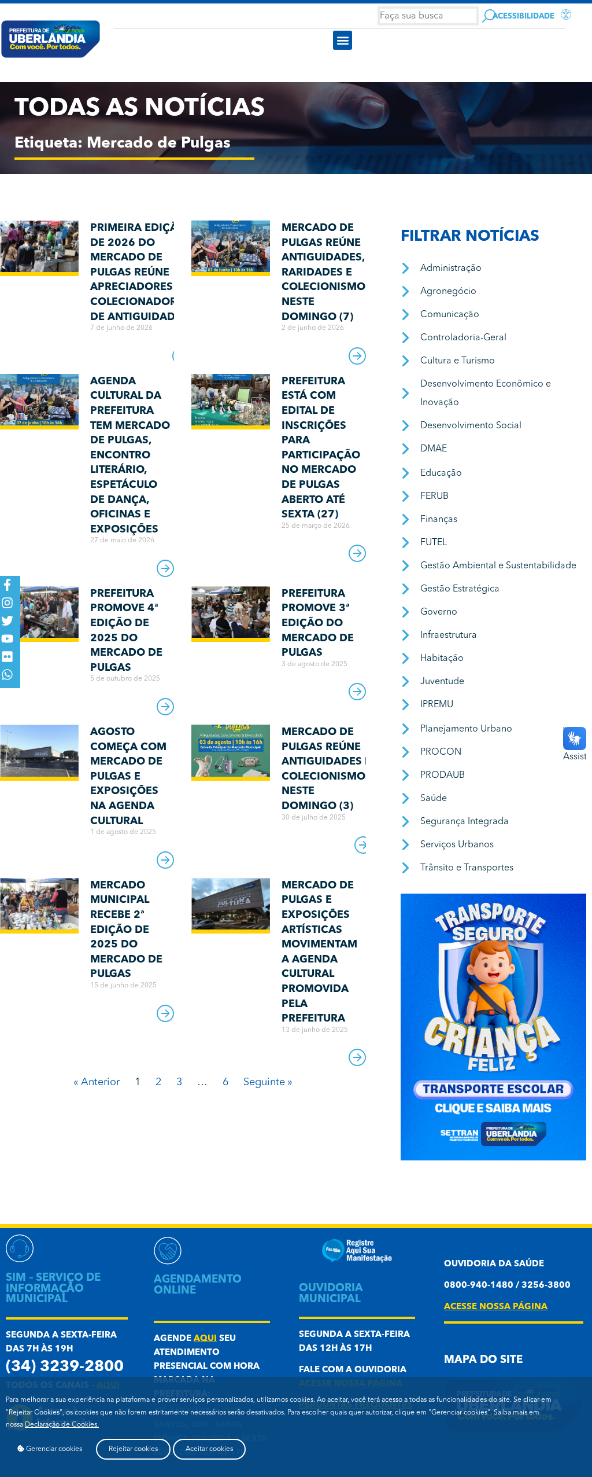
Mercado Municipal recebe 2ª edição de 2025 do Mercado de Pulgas (126, 930)
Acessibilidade (523, 16)
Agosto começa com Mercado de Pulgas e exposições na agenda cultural (128, 776)
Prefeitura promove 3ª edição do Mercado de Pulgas (318, 623)
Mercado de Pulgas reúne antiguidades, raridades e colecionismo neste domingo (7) (323, 272)
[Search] (488, 15)
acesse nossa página (495, 1307)
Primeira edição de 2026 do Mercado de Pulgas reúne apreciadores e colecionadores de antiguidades (140, 272)
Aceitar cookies (209, 1449)
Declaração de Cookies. (62, 1424)
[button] (342, 40)
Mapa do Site (483, 1360)
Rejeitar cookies (133, 1449)
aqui (205, 1339)
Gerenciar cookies (53, 1449)
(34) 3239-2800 (65, 1367)
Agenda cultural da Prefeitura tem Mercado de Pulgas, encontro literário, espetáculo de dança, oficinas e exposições (130, 455)
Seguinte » (268, 1082)
